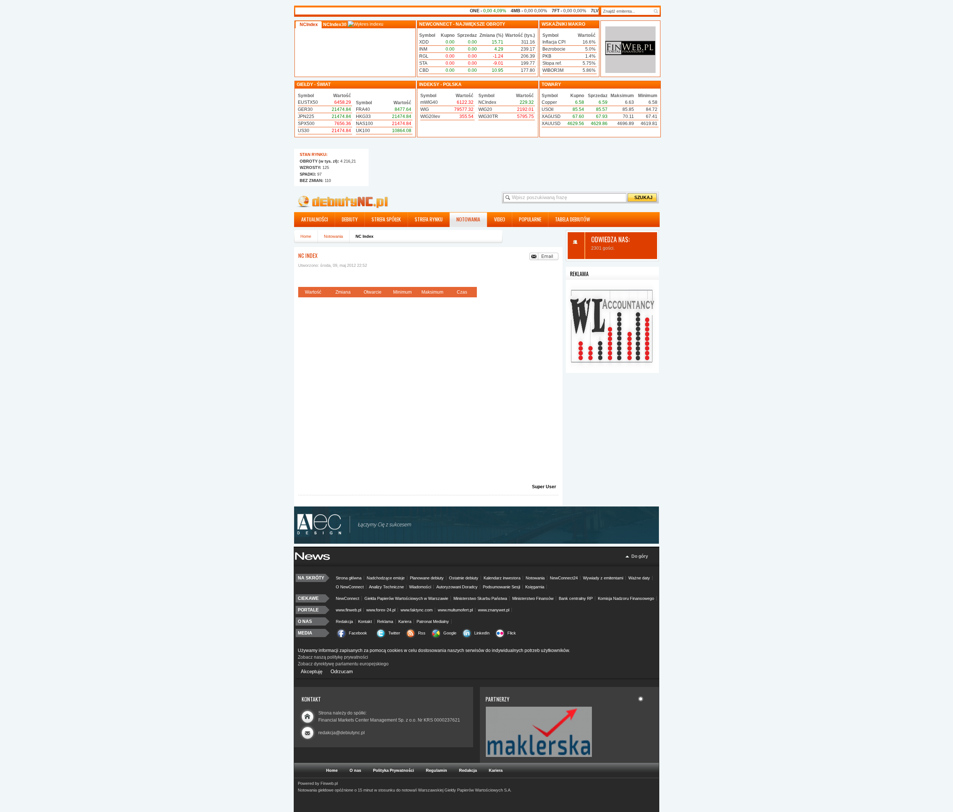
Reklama (385, 621)
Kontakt (365, 621)
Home (305, 236)
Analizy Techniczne (386, 587)
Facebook (358, 633)
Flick (511, 633)
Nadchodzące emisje (386, 578)
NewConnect (347, 598)
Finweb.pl (329, 783)
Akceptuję (311, 671)
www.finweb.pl (348, 610)
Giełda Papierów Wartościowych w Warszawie (406, 598)
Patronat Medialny (433, 621)
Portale (308, 610)
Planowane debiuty (427, 578)
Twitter (394, 633)
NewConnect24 (564, 578)
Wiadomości (420, 587)
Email (543, 256)
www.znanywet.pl (493, 610)
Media (305, 633)
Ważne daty (639, 578)
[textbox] (626, 11)
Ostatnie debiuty (463, 578)
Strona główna (348, 578)
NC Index (308, 255)
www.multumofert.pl (455, 610)
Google (449, 633)
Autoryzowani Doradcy (457, 587)
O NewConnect (350, 587)
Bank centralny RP (576, 598)
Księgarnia (534, 587)
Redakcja (344, 621)
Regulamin (436, 770)
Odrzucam (342, 671)
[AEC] (480, 542)
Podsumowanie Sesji (501, 587)
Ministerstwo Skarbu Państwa (480, 598)
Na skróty (311, 578)
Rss (421, 633)
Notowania (333, 236)
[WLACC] (612, 371)
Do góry (639, 556)
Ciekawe (308, 598)
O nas (305, 621)
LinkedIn (482, 633)
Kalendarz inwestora (502, 578)
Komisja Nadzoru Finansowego (626, 598)
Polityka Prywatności (393, 770)
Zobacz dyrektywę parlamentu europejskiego (343, 663)
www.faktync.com (417, 610)
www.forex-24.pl (380, 610)
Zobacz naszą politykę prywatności (333, 657)
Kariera (404, 621)
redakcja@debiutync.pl (341, 732)
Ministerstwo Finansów (533, 598)
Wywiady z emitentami (603, 578)
